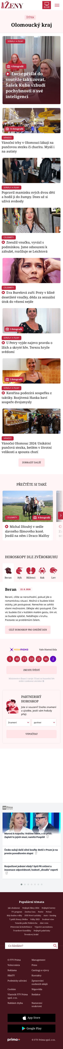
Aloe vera (44, 923)
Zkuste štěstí (31, 670)
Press (34, 965)
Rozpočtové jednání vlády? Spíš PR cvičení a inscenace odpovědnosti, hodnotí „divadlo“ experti (31, 868)
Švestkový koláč (31, 934)
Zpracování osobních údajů (40, 982)
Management (38, 959)
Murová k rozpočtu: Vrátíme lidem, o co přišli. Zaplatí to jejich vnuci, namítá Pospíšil (28, 835)
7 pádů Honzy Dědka (18, 919)
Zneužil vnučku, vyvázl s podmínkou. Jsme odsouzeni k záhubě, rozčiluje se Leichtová (25, 246)
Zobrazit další (31, 462)
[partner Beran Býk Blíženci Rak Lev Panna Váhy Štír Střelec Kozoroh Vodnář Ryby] (44, 722)
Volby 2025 (35, 919)
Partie (40, 911)
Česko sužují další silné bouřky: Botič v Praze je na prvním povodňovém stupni (31, 852)
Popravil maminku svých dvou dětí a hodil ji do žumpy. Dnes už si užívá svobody (28, 196)
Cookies (12, 989)
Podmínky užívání (17, 980)
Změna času (30, 911)
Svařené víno (48, 919)
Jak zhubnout (14, 908)
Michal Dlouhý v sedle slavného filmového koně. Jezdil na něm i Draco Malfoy (27, 531)
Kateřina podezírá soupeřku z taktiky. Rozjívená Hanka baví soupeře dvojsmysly (27, 397)
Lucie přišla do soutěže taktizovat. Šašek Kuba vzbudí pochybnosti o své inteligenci (25, 85)
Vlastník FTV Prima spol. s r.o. (18, 996)
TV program (16, 911)
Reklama (12, 970)
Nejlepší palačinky (42, 930)
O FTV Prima (14, 959)
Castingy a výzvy (40, 970)
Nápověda (37, 989)
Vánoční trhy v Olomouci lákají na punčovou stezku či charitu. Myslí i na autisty (28, 146)
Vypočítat (32, 733)
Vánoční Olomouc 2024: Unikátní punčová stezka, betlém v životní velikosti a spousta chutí (27, 447)
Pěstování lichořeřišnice (21, 927)
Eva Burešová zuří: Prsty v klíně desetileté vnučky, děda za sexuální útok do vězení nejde (28, 297)
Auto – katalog (50, 915)
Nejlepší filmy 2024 (30, 908)
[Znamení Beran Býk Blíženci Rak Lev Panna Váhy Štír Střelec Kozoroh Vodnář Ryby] (18, 722)
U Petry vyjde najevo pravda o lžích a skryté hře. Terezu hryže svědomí (27, 347)
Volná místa (14, 965)
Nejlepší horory (48, 908)
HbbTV (11, 975)
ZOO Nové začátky (33, 915)
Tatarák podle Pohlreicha (26, 923)
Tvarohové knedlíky (22, 930)
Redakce (36, 994)
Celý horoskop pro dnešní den (28, 629)
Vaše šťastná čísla (48, 649)
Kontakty (36, 975)
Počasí (49, 911)
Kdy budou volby (14, 915)
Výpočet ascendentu (44, 927)
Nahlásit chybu (15, 1003)
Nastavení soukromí (37, 1004)
